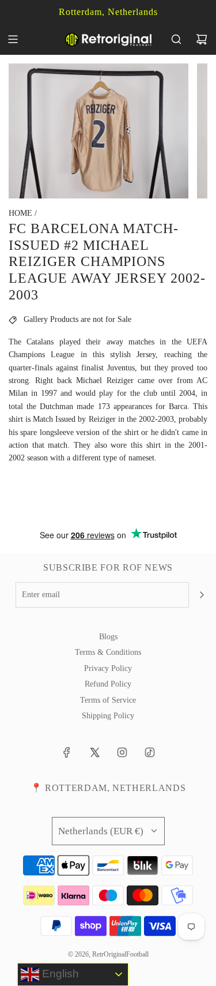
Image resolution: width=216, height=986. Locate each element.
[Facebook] (66, 752)
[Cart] (201, 39)
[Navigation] (12, 39)
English (59, 974)
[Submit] (201, 595)
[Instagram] (122, 752)
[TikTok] (149, 752)
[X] (94, 752)
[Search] (176, 39)
